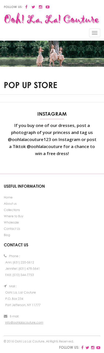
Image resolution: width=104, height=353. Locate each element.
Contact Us (12, 229)
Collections (12, 210)
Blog (7, 235)
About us (10, 203)
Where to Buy (13, 216)
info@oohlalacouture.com (24, 322)
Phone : (14, 256)
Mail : (12, 286)
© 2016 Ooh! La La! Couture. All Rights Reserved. (39, 341)
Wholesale (11, 222)
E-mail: (14, 316)
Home (8, 197)
